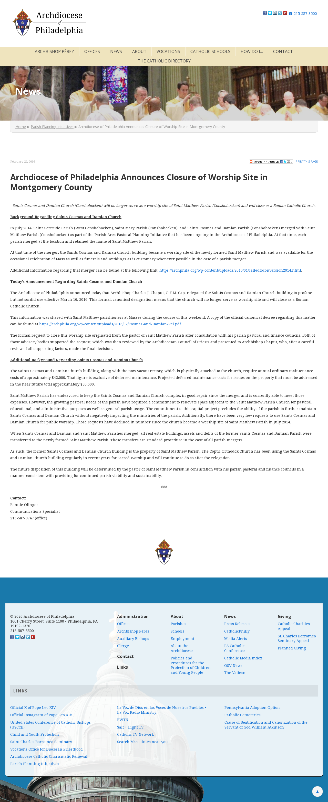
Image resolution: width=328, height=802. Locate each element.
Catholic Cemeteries (242, 715)
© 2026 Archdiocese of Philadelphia (42, 616)
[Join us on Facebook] (265, 13)
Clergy (123, 646)
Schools (177, 631)
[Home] (48, 22)
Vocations (168, 51)
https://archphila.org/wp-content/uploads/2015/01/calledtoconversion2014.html (230, 270)
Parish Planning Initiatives (52, 126)
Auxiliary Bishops (133, 639)
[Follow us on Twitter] (270, 13)
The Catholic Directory (164, 61)
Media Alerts (235, 639)
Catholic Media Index (243, 658)
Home (20, 126)
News (116, 51)
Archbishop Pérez (54, 51)
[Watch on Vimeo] (280, 13)
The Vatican (234, 673)
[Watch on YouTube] (285, 13)
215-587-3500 (302, 13)
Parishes (178, 624)
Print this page (307, 161)
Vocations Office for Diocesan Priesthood (46, 749)
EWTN (122, 720)
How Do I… (252, 51)
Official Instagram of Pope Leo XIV (41, 715)
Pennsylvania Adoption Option (252, 707)
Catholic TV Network (135, 734)
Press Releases (237, 624)
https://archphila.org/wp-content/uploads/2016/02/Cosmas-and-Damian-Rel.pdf (110, 324)
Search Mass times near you (142, 742)
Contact (283, 51)
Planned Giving (292, 648)
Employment (182, 639)
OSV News (233, 666)
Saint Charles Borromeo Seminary (41, 742)
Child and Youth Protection (34, 734)
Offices (92, 51)
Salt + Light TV (130, 727)
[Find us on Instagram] (275, 13)
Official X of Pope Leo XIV (33, 707)
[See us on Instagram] (22, 638)
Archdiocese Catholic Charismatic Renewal (48, 756)
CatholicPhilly (237, 631)
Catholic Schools (210, 51)
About (139, 51)
